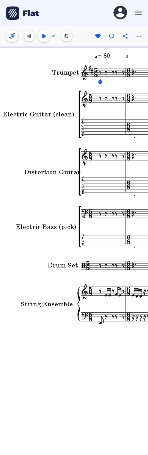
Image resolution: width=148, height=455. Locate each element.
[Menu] (137, 13)
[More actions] (139, 36)
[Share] (125, 36)
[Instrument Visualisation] (66, 36)
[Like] (98, 36)
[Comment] (111, 36)
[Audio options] (53, 36)
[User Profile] (120, 13)
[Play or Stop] (44, 36)
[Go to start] (29, 36)
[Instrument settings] (12, 36)
